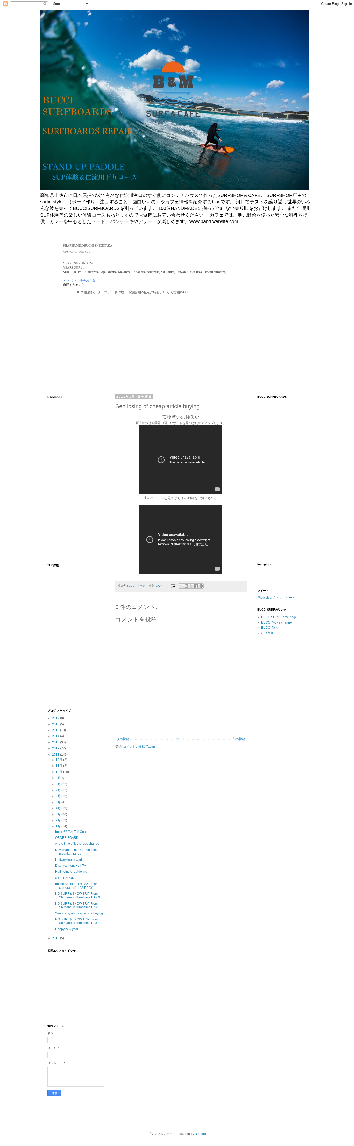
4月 (58, 808)
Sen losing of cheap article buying (79, 913)
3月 (58, 814)
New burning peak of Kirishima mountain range (76, 851)
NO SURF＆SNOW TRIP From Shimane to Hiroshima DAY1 (77, 921)
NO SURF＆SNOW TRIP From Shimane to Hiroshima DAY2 (77, 905)
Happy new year (66, 929)
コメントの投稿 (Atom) (139, 746)
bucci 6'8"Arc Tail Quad (71, 832)
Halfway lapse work (69, 860)
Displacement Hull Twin (71, 866)
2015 (56, 730)
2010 (56, 938)
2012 (56, 748)
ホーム (181, 739)
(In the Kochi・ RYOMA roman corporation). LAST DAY (76, 885)
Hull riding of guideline (71, 871)
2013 (56, 742)
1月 (58, 826)
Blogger (200, 1134)
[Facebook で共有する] (196, 586)
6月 (58, 796)
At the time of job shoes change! (77, 844)
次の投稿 (123, 739)
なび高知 (267, 633)
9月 (58, 778)
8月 (58, 784)
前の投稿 (239, 739)
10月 (59, 772)
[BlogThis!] (186, 586)
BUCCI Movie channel (277, 622)
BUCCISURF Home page (279, 617)
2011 (56, 754)
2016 (56, 724)
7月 (58, 790)
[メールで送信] (181, 586)
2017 (56, 718)
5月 (58, 802)
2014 (56, 736)
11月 (59, 766)
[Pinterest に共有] (201, 586)
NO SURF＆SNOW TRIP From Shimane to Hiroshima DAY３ (78, 895)
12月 (59, 760)
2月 (58, 820)
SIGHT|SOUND (66, 878)
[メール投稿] (172, 585)
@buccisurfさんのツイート (276, 597)
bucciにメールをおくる (79, 280)
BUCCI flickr (269, 627)
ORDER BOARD (67, 838)
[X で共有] (191, 586)
